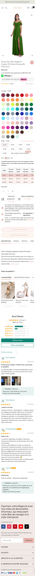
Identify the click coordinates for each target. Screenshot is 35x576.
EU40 (5, 149)
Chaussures (6, 277)
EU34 (12, 145)
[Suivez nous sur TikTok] (26, 526)
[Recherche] (6, 8)
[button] (9, 326)
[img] (5, 362)
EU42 (12, 149)
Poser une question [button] (17, 345)
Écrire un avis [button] (17, 340)
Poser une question (7, 271)
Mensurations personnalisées (20, 153)
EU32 (4, 145)
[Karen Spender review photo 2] (16, 380)
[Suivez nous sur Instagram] (9, 526)
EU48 (5, 153)
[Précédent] (3, 55)
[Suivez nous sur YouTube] (21, 526)
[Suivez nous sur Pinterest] (15, 526)
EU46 (28, 149)
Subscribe (28, 540)
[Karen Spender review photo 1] (5, 380)
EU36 (20, 145)
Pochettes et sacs (22, 277)
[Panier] (32, 8)
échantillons (31, 220)
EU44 (20, 149)
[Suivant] (32, 55)
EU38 (28, 145)
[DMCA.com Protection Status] (24, 573)
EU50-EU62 (15, 264)
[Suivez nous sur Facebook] (3, 526)
